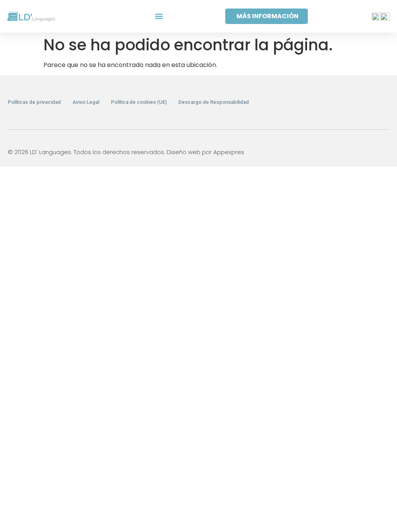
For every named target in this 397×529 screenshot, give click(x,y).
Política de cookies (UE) (139, 102)
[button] (158, 16)
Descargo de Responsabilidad (213, 102)
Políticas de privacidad (34, 102)
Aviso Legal (85, 102)
